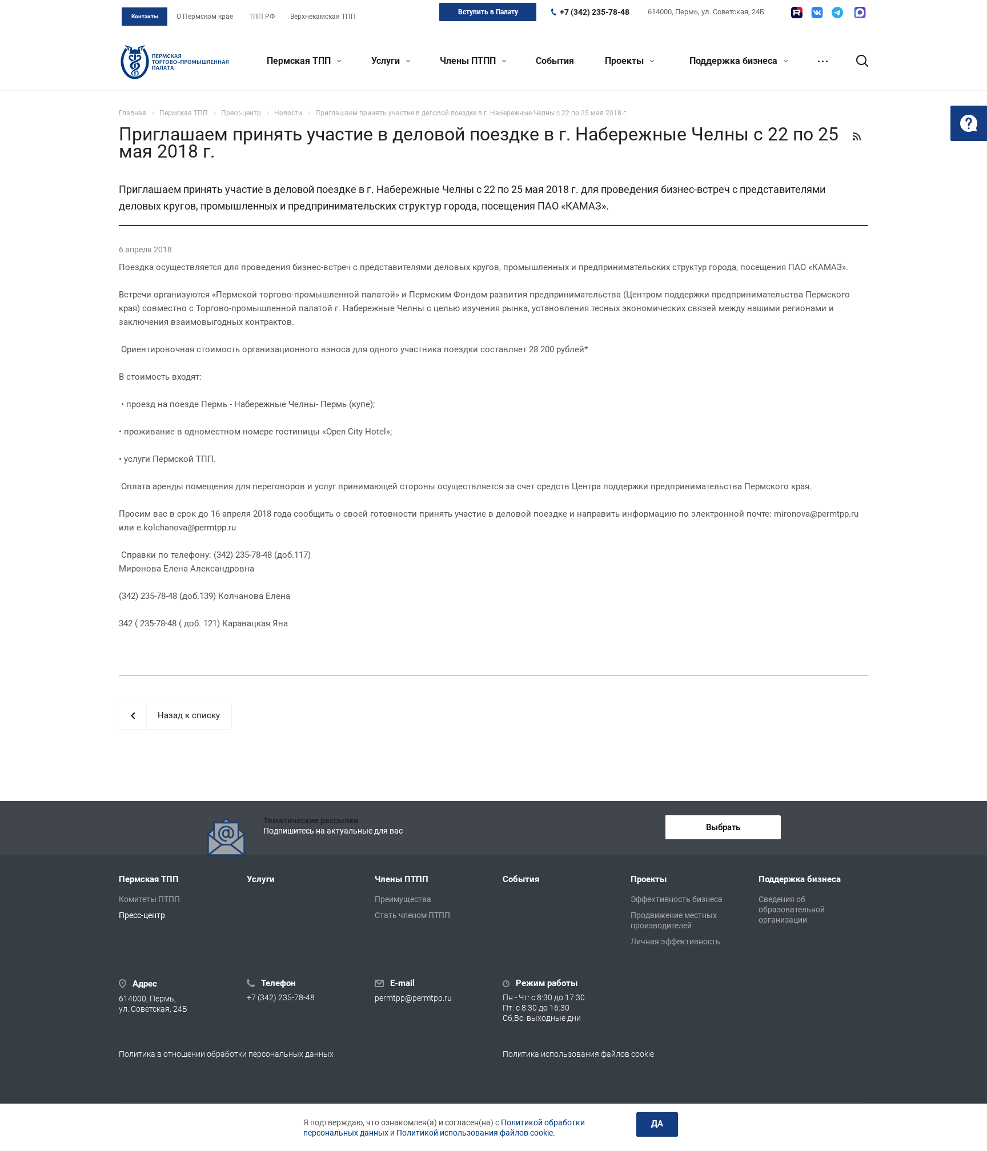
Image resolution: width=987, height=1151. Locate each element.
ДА (657, 1123)
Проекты (625, 60)
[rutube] (797, 12)
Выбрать (723, 827)
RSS (856, 136)
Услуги (386, 60)
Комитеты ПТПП (149, 899)
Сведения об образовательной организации (792, 909)
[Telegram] (837, 12)
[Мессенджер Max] (860, 12)
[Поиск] (856, 61)
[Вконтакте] (817, 12)
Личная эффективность (675, 941)
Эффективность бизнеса (677, 899)
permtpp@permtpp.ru (413, 998)
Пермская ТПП (300, 60)
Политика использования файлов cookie (578, 1054)
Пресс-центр (142, 915)
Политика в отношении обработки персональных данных (226, 1054)
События (555, 60)
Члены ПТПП (469, 60)
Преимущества (403, 899)
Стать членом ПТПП (412, 915)
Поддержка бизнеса (734, 60)
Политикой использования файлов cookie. (475, 1132)
